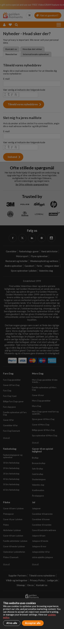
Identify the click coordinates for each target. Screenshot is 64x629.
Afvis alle (11, 623)
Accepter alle (33, 623)
